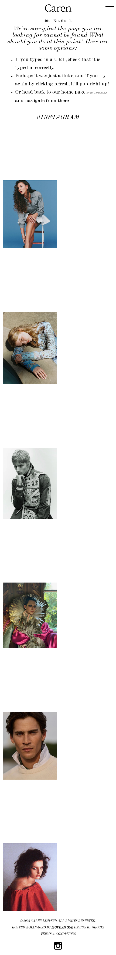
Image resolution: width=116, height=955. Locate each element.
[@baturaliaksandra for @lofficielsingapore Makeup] (30, 321)
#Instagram (58, 117)
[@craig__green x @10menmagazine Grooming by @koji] (30, 456)
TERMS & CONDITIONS (58, 934)
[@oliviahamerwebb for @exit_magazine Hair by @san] (30, 187)
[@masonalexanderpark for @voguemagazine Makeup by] (30, 588)
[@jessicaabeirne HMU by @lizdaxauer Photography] (30, 850)
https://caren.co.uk (97, 93)
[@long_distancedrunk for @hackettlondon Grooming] (30, 719)
